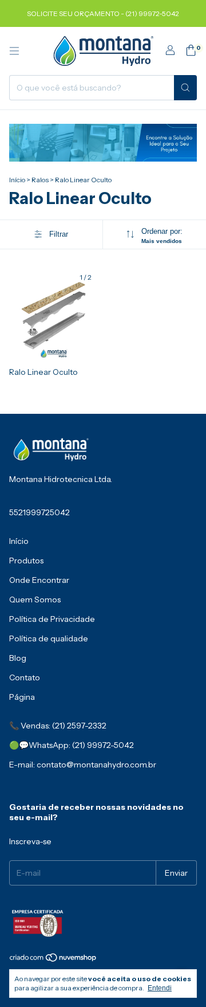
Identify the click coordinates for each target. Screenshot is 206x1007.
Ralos (40, 179)
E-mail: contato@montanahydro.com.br (82, 764)
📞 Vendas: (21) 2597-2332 (57, 725)
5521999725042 (39, 512)
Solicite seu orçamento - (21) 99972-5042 (103, 13)
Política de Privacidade (52, 619)
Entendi (160, 988)
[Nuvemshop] (53, 959)
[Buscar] (185, 87)
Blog (17, 658)
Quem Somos (35, 599)
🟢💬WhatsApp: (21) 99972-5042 (71, 745)
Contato (24, 677)
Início (17, 179)
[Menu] (14, 51)
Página (22, 697)
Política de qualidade (48, 638)
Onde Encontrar (39, 580)
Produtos (26, 560)
